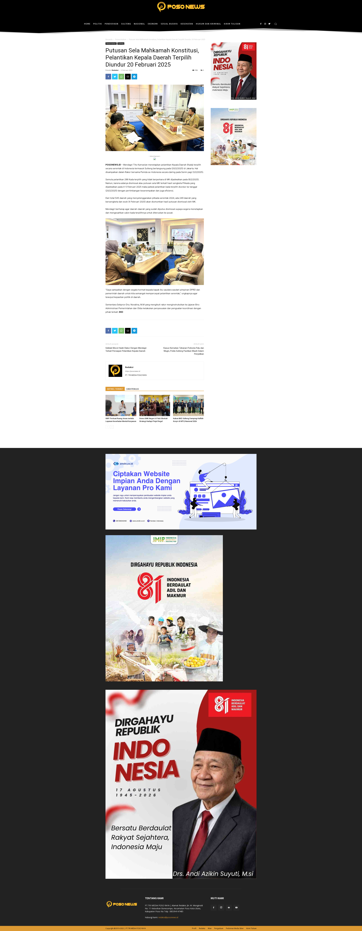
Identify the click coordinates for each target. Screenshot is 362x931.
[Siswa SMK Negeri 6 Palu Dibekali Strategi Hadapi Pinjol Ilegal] (154, 405)
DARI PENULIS (132, 389)
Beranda (108, 39)
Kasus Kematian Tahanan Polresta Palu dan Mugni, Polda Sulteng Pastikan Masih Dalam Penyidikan (183, 351)
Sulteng (120, 43)
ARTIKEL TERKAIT (115, 389)
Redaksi (115, 70)
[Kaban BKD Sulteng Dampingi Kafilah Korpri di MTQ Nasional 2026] (188, 405)
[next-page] (112, 427)
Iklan (210, 928)
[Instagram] (265, 23)
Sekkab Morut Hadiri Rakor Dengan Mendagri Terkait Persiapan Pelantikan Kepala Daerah (125, 349)
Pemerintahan (120, 39)
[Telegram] (134, 76)
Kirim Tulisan (251, 928)
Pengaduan (218, 928)
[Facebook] (260, 23)
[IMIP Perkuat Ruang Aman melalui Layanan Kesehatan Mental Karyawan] (120, 405)
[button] (275, 24)
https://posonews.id (132, 371)
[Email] (128, 76)
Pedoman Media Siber (235, 928)
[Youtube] (236, 907)
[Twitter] (269, 23)
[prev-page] (107, 427)
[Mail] (229, 907)
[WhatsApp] (121, 76)
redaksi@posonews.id (168, 917)
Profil (194, 928)
